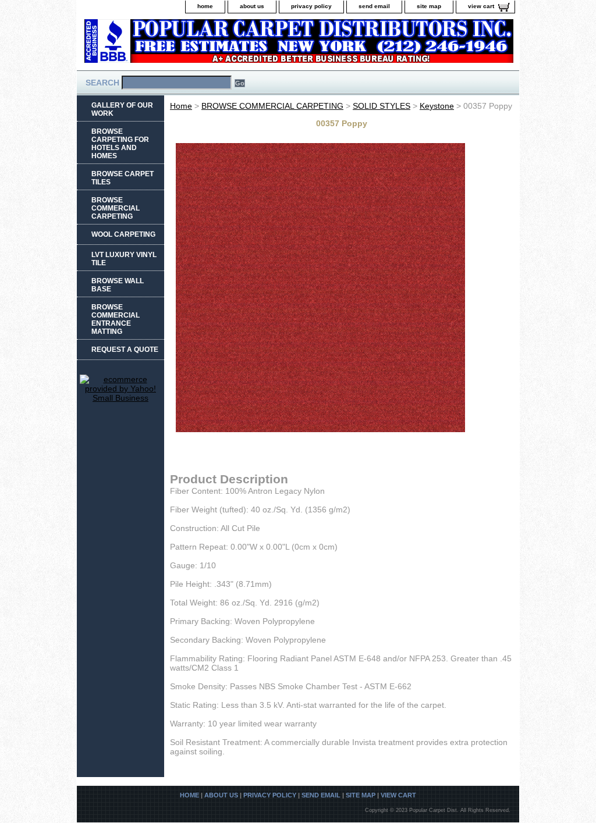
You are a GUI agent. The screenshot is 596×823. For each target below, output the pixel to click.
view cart (481, 6)
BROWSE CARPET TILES (122, 178)
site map (429, 6)
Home (181, 106)
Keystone (437, 106)
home (205, 6)
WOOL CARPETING (123, 234)
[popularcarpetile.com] (222, 44)
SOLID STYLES (381, 106)
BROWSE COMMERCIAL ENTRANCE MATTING (115, 319)
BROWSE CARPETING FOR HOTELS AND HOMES (120, 143)
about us (252, 6)
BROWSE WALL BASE (117, 285)
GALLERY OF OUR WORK (122, 109)
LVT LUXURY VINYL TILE (124, 259)
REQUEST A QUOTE (124, 349)
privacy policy (311, 6)
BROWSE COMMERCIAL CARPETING (272, 106)
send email (374, 6)
